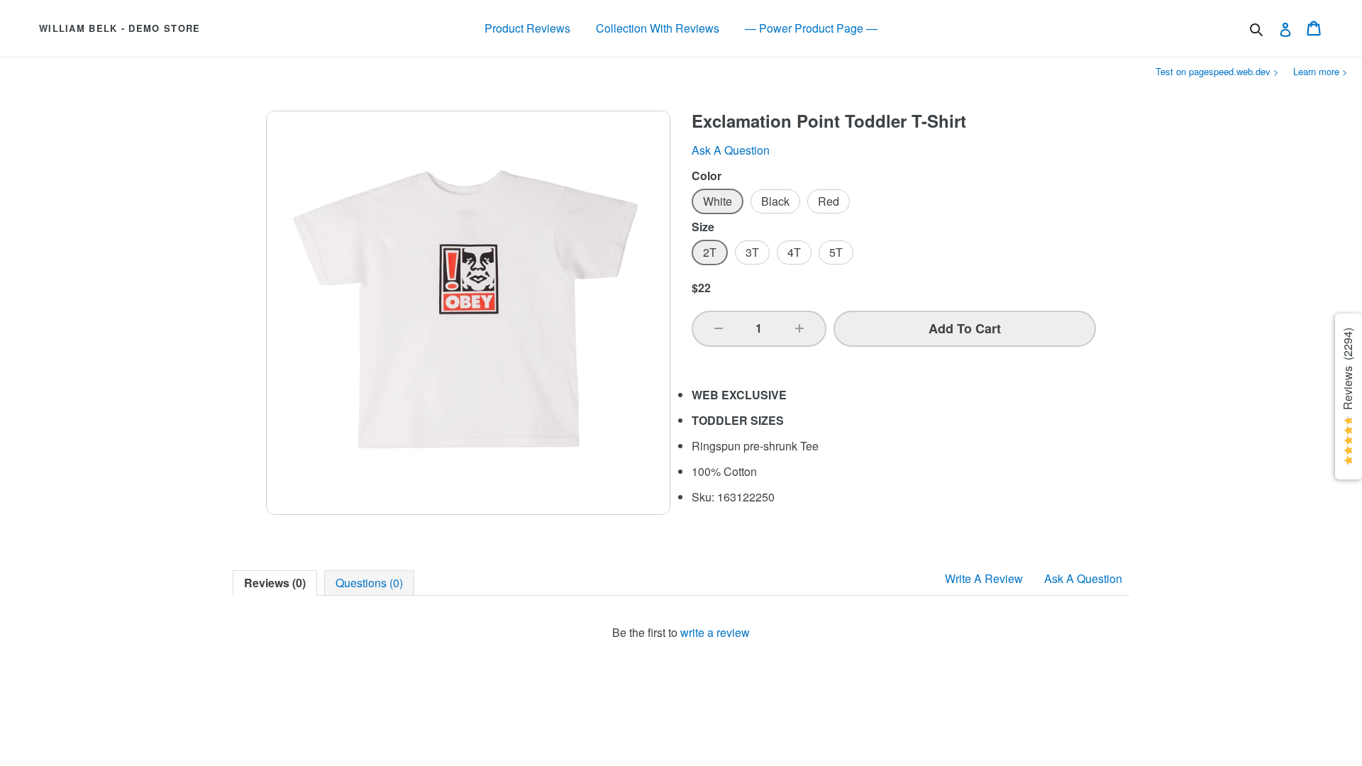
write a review (715, 632)
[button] (718, 328)
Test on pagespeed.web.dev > (1217, 71)
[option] (717, 201)
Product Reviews (527, 28)
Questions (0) (369, 582)
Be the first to (681, 632)
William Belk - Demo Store (120, 28)
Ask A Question (1083, 578)
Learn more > (1320, 71)
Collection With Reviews (657, 28)
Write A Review (984, 578)
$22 (701, 287)
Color (706, 176)
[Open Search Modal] (1256, 29)
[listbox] (894, 201)
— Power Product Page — (811, 28)
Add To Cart (965, 328)
